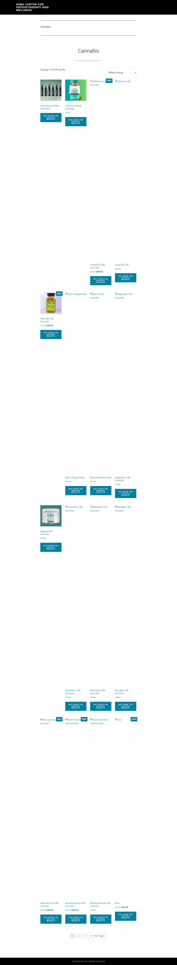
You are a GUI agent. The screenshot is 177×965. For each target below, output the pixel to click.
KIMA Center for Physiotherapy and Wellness (32, 7)
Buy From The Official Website (51, 117)
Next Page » (99, 936)
